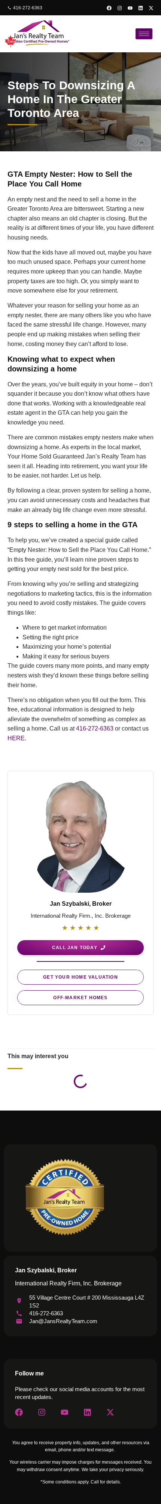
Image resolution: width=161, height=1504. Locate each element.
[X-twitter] (151, 8)
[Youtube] (130, 8)
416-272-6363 (27, 7)
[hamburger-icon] (144, 33)
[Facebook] (109, 8)
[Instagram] (119, 8)
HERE (16, 738)
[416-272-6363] (9, 8)
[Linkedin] (140, 8)
